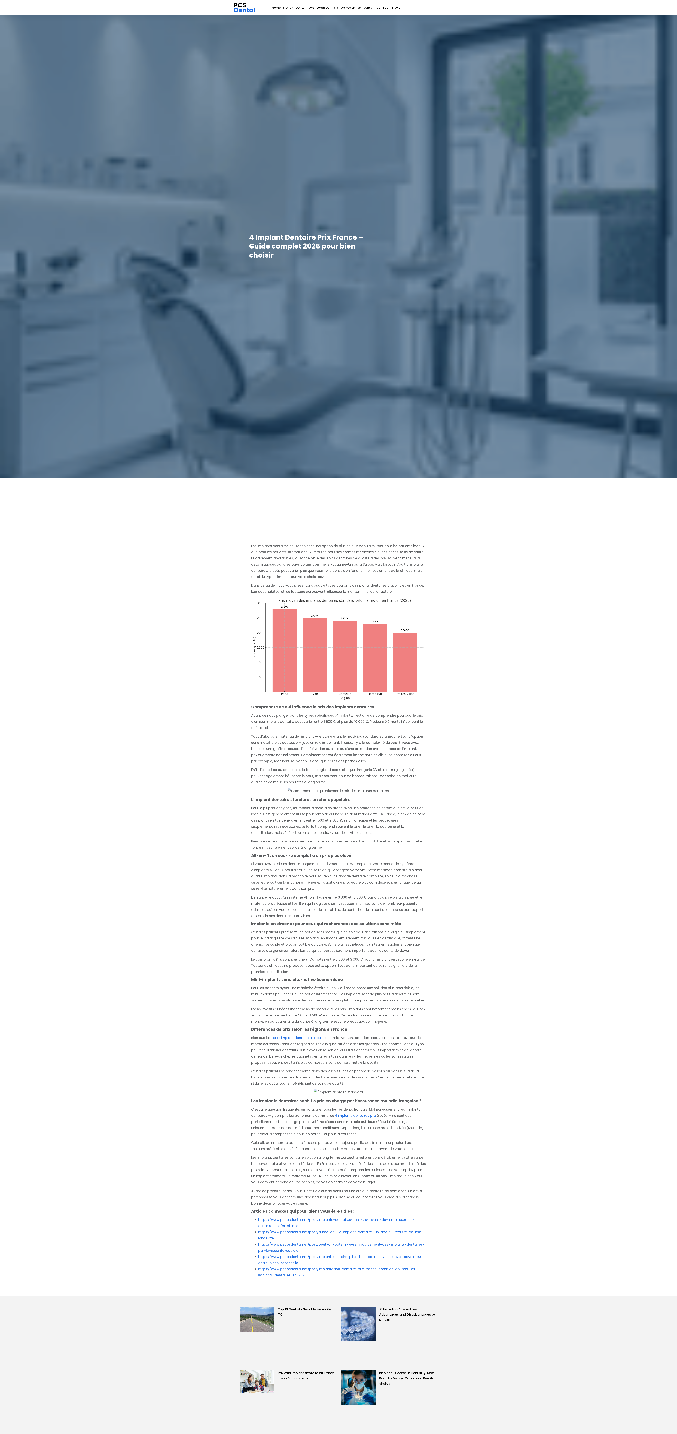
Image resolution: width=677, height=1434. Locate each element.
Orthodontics (351, 8)
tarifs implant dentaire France (296, 1037)
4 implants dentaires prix (355, 1115)
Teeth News (391, 8)
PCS (244, 8)
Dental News (305, 8)
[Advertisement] (338, 504)
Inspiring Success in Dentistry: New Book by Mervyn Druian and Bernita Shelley (406, 1378)
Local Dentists (327, 8)
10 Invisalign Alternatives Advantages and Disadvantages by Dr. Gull (407, 1314)
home (276, 8)
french (288, 8)
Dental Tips (371, 8)
